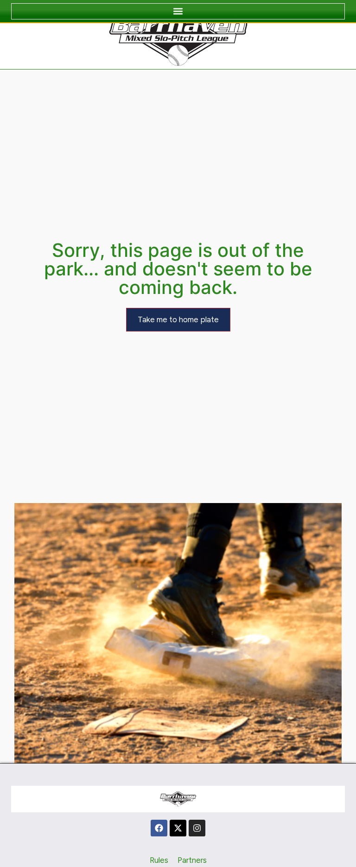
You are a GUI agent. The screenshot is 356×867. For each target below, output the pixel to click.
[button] (178, 11)
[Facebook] (159, 828)
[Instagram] (197, 828)
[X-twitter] (178, 828)
